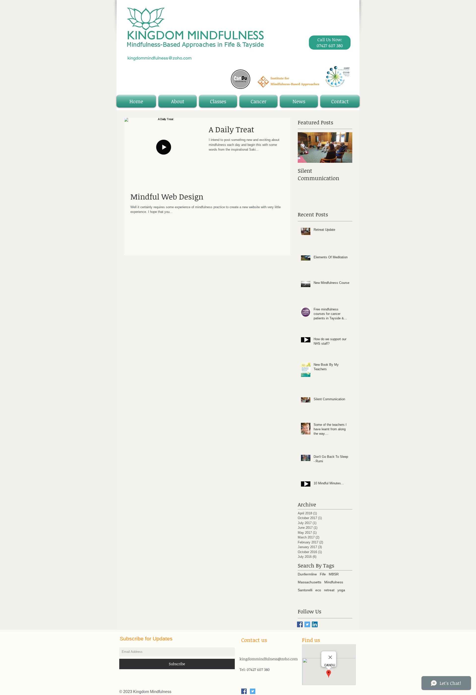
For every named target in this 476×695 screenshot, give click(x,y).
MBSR (334, 574)
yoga (341, 590)
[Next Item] (344, 148)
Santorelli (305, 590)
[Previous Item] (305, 148)
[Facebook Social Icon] (244, 691)
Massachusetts (309, 582)
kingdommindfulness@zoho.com (159, 58)
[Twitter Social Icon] (252, 691)
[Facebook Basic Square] (300, 624)
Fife (323, 574)
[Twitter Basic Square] (307, 624)
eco (318, 590)
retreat (329, 590)
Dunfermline (307, 574)
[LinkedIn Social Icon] (315, 624)
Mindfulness (333, 582)
